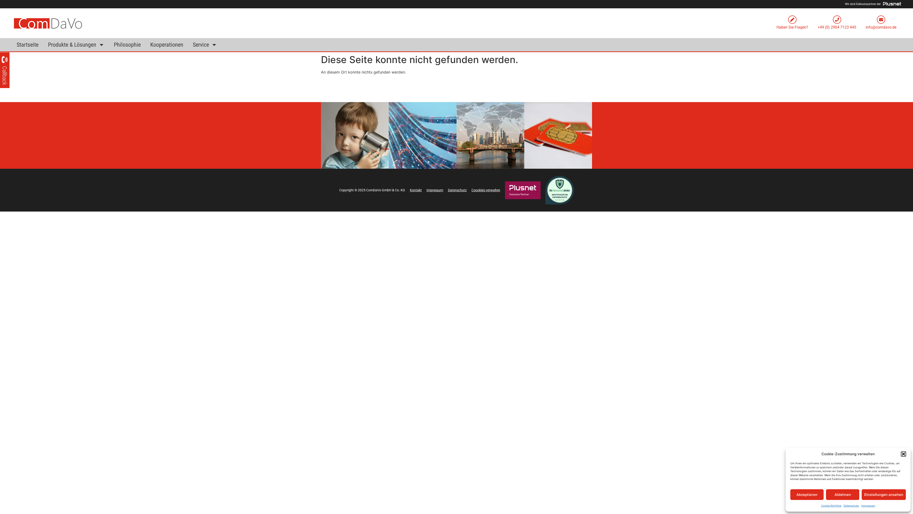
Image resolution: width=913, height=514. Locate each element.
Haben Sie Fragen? (792, 27)
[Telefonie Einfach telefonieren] (355, 135)
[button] (903, 454)
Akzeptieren (806, 494)
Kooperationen (166, 44)
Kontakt (416, 190)
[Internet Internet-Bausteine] (422, 135)
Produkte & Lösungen (72, 44)
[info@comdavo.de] (881, 19)
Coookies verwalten (485, 190)
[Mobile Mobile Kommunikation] (558, 135)
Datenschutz (851, 505)
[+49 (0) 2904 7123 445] (837, 19)
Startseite (28, 44)
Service (201, 44)
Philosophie (127, 44)
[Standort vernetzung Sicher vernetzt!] (490, 135)
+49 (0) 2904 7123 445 (837, 27)
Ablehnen (843, 494)
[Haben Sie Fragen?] (792, 19)
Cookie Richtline (831, 505)
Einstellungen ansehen (883, 494)
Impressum (868, 505)
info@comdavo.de (881, 27)
